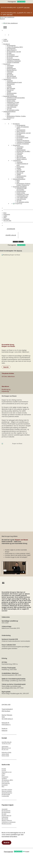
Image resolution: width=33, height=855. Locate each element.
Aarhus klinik (5, 754)
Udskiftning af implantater (14, 61)
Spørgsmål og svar (7, 772)
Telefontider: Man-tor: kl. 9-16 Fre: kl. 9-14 (6, 748)
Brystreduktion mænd (12, 56)
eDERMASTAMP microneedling (16, 97)
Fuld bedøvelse (6, 783)
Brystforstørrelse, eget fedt (14, 51)
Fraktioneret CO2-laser (13, 102)
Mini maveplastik (11, 76)
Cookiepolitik (5, 796)
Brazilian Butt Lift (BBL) (23, 151)
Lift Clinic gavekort (7, 789)
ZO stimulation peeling (13, 110)
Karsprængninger (11, 99)
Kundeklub (6, 219)
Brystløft (9, 53)
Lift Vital (9, 108)
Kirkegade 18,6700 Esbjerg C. (6, 723)
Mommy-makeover (12, 77)
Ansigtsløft (10, 81)
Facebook (4, 728)
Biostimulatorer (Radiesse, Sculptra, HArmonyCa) (23, 184)
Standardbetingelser (7, 792)
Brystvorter (10, 58)
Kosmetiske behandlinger (10, 96)
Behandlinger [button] (7, 119)
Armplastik (10, 67)
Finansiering (6, 214)
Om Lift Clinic (7, 220)
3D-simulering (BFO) (7, 780)
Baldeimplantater (11, 68)
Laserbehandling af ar (12, 104)
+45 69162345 (11, 229)
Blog (3, 786)
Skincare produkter (7, 791)
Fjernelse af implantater (13, 62)
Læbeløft (9, 87)
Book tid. (19, 250)
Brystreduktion (11, 54)
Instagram (4, 730)
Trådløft (9, 91)
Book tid (2, 18)
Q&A (4, 217)
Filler (8, 114)
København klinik (6, 752)
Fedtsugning (10, 71)
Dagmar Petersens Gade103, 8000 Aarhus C (7, 716)
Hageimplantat (11, 84)
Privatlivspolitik (6, 794)
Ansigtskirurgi (7, 79)
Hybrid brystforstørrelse (13, 59)
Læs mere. (10, 14)
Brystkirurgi (6, 44)
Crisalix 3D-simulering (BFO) (15, 47)
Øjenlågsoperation (11, 93)
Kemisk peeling (11, 100)
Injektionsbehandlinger (9, 111)
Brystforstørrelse (11, 45)
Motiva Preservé (20, 131)
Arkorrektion (10, 65)
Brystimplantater (11, 48)
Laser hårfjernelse (11, 107)
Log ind (4, 770)
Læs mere (27, 7)
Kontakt (4, 768)
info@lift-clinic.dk (11, 235)
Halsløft (9, 85)
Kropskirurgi (6, 64)
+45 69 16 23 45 (6, 743)
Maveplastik (10, 74)
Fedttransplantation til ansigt (14, 82)
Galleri (5, 39)
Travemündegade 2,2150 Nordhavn (7, 710)
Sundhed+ (4, 778)
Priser (4, 213)
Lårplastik (9, 73)
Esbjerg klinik (5, 755)
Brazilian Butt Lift (11, 70)
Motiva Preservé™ (12, 50)
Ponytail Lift (10, 90)
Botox (8, 113)
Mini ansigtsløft (11, 88)
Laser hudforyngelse (12, 105)
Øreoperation (10, 94)
